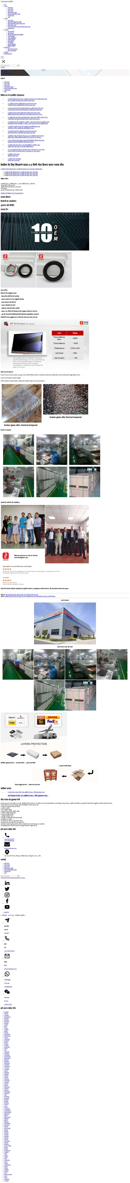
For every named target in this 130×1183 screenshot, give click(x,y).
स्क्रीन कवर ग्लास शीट (14, 160)
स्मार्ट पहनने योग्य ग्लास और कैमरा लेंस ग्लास (19, 27)
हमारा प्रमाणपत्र (12, 50)
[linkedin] (7, 885)
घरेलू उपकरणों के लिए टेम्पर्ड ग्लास (16, 23)
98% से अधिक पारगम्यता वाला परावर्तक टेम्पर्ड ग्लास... (21, 100)
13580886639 (8, 986)
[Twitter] (7, 891)
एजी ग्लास (10, 7)
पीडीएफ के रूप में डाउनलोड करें (15, 193)
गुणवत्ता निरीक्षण (12, 44)
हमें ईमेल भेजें (4, 193)
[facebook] (7, 903)
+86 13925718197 (9, 951)
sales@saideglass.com (10, 848)
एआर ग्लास (10, 9)
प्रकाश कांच (11, 15)
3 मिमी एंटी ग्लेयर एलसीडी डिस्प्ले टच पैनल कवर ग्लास (21, 105)
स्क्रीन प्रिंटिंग (11, 39)
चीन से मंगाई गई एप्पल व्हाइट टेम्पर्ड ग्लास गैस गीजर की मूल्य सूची (22, 595)
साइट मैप (6, 912)
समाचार (6, 52)
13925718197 (8, 1004)
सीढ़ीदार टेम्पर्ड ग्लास (13, 156)
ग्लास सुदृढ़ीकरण (12, 38)
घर (5, 4)
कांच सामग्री (11, 31)
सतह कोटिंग (11, 41)
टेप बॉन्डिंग (10, 42)
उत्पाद (5, 6)
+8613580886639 (9, 840)
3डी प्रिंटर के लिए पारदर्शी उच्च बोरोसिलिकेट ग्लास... (21, 128)
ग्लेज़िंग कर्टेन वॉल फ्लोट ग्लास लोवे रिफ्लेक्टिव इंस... (21, 146)
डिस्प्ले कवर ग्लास (12, 12)
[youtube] (7, 909)
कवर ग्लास (10, 20)
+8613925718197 (9, 839)
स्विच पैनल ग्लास (12, 25)
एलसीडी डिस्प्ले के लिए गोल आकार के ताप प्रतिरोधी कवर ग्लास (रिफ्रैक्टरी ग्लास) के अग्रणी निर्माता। (30, 596)
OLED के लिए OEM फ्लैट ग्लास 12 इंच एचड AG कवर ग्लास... (24, 151)
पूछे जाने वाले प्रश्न (12, 49)
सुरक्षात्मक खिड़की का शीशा (14, 22)
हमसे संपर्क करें (8, 54)
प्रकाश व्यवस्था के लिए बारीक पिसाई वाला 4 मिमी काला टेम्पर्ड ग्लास (25, 110)
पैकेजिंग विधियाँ (11, 46)
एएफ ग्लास (10, 11)
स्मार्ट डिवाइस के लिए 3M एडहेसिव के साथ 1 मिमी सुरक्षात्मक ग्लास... (28, 796)
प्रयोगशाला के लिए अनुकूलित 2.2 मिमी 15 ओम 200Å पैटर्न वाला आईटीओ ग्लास (28, 123)
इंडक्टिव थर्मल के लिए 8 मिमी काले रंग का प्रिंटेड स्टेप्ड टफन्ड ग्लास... (25, 114)
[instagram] (7, 897)
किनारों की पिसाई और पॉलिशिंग (15, 34)
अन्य (9, 17)
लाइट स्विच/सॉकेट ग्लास (14, 14)
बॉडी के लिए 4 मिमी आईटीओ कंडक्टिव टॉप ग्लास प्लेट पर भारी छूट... (25, 137)
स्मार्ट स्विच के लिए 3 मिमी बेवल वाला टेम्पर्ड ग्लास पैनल (21, 133)
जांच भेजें (6, 933)
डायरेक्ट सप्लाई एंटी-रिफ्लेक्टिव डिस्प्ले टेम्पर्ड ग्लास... (21, 142)
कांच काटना (11, 33)
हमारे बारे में (7, 47)
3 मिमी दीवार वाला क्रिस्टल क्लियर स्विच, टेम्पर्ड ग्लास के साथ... (24, 119)
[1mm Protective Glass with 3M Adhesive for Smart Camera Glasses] (26, 792)
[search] (2, 57)
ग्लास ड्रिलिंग (11, 36)
